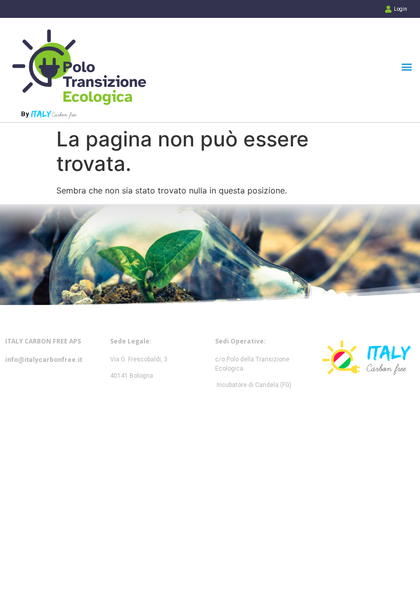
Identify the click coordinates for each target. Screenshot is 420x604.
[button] (406, 66)
